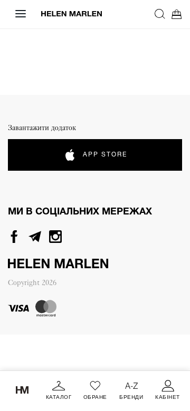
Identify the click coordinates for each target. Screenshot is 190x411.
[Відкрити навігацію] (20, 13)
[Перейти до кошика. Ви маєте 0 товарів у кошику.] (177, 14)
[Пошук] (160, 13)
